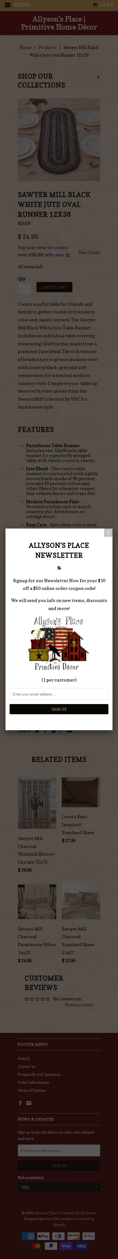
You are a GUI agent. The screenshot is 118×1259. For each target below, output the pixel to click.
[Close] (108, 533)
